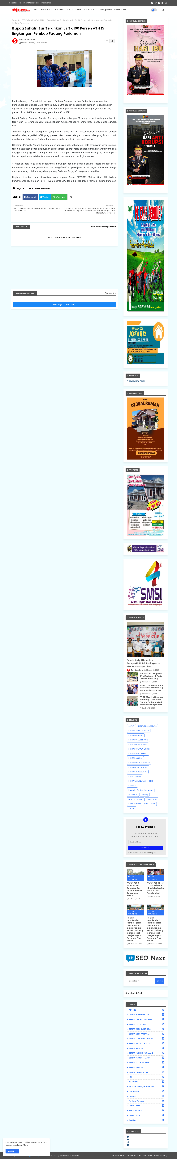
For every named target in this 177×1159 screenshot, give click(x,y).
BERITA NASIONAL (135, 758)
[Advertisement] (65, 268)
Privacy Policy (160, 1155)
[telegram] (128, 1144)
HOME (35, 9)
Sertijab (131, 808)
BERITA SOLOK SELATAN (137, 772)
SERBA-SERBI (90, 9)
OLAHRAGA (132, 794)
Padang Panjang (135, 799)
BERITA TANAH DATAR (137, 781)
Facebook (31, 197)
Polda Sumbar (134, 804)
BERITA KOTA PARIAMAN (137, 744)
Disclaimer (46, 3)
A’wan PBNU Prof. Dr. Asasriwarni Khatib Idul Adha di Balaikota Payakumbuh (155, 888)
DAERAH (59, 9)
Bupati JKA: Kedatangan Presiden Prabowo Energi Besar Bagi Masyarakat (151, 688)
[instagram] (128, 1142)
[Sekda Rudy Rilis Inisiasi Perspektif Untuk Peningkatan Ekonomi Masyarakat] (145, 639)
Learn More (22, 1145)
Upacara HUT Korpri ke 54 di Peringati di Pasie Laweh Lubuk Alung (151, 676)
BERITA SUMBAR (134, 776)
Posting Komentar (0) (64, 304)
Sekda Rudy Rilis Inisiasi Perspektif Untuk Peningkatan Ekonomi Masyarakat (143, 663)
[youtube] (128, 1139)
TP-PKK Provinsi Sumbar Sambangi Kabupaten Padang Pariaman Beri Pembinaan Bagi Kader (151, 701)
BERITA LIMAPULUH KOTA (138, 753)
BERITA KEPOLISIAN (135, 735)
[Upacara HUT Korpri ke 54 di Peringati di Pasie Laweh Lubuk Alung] (132, 677)
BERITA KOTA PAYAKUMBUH (139, 749)
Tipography (106, 9)
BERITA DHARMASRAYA (147, 726)
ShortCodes (120, 9)
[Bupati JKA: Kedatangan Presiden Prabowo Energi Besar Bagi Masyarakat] (132, 689)
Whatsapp (60, 197)
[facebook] (128, 1136)
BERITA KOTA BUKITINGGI (138, 740)
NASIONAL (46, 9)
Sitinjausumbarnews (69, 1155)
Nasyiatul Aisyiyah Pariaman (140, 790)
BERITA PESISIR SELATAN (138, 767)
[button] (163, 10)
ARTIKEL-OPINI (74, 9)
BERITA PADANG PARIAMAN (33, 20)
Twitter (46, 197)
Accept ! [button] (12, 1151)
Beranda (16, 20)
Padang (144, 794)
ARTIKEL (131, 726)
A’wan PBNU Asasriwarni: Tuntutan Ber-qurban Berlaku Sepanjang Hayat (134, 889)
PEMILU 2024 (152, 799)
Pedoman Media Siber (29, 3)
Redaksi (13, 3)
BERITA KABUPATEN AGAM (138, 731)
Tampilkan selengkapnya (103, 226)
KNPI (151, 781)
